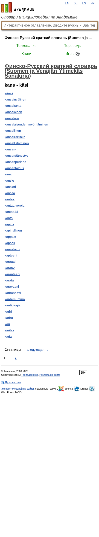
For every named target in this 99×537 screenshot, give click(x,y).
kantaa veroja (14, 205)
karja (8, 336)
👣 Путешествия (11, 382)
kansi (8, 174)
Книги (26, 54)
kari (7, 324)
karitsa (9, 330)
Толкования (26, 46)
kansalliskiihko (15, 137)
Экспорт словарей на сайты (17, 388)
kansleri (10, 187)
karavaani (12, 286)
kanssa (10, 193)
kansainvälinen (15, 99)
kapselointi (12, 249)
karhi (8, 311)
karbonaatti (13, 293)
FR (92, 3)
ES (84, 3)
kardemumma (15, 299)
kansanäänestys (16, 155)
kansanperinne (15, 162)
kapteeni (11, 255)
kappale (10, 236)
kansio (9, 180)
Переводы (73, 46)
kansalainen (13, 112)
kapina (9, 224)
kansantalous (14, 168)
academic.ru (17, 7)
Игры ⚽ (72, 54)
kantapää (11, 212)
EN (67, 3)
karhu (9, 318)
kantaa (10, 199)
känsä (9, 93)
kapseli (10, 243)
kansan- (10, 149)
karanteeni (12, 274)
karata (9, 280)
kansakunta (13, 105)
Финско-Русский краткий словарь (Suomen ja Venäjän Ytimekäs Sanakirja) (49, 38)
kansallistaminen (17, 143)
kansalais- (12, 118)
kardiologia (12, 305)
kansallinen (13, 130)
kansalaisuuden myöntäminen (26, 124)
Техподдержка (29, 374)
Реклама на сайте (49, 374)
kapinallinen (13, 230)
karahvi (10, 268)
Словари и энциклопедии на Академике (39, 17)
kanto (9, 218)
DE (75, 3)
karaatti (10, 261)
